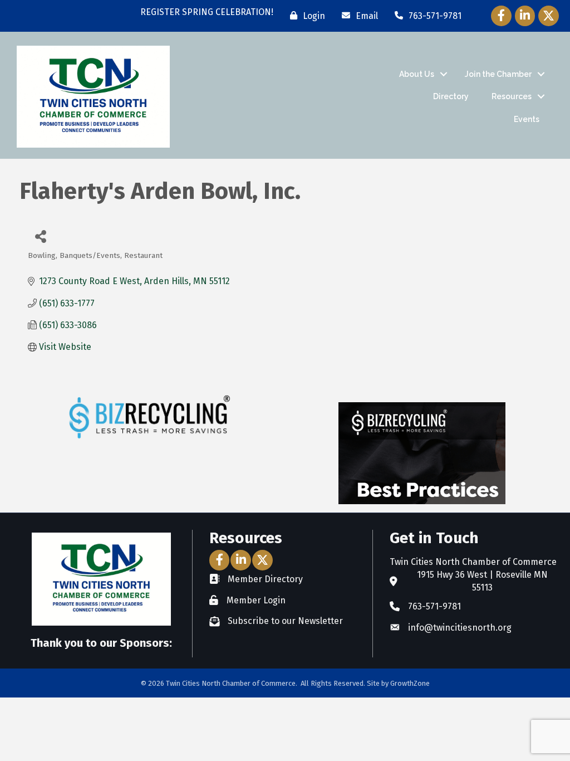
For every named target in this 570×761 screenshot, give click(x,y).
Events (526, 119)
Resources (512, 96)
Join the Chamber (498, 74)
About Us (416, 74)
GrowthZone (410, 683)
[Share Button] (40, 235)
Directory (451, 96)
